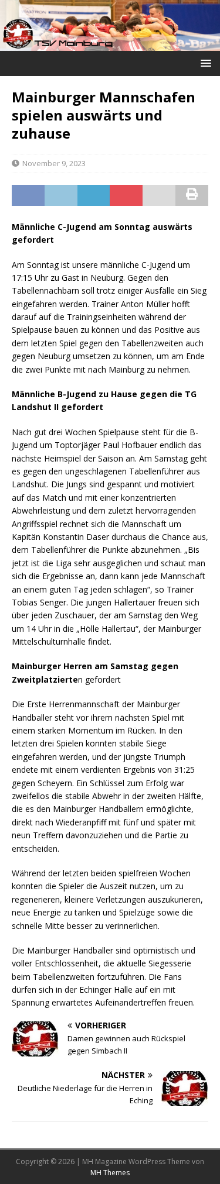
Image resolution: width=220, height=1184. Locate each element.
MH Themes (110, 1173)
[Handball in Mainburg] (110, 43)
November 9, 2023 (54, 163)
